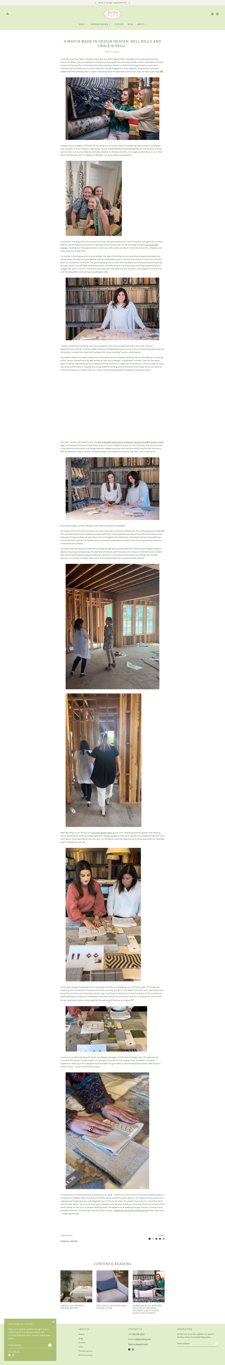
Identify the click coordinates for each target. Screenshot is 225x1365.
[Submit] (50, 1345)
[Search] (7, 14)
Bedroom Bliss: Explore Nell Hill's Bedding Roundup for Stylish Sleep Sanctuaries (147, 1309)
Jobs (81, 1347)
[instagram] (13, 1355)
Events (82, 1342)
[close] (53, 1321)
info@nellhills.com (142, 1339)
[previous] (95, 3)
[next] (129, 3)
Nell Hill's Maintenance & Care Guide (111, 1306)
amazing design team (101, 832)
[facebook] (9, 1355)
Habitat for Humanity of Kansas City (131, 1210)
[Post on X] (153, 1238)
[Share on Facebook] (150, 1238)
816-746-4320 (139, 1334)
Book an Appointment (138, 1344)
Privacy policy (85, 1351)
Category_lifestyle (68, 1241)
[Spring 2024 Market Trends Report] (76, 1286)
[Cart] (217, 14)
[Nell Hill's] (112, 14)
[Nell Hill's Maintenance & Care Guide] (112, 1286)
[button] (164, 1238)
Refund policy (85, 1355)
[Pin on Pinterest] (156, 1238)
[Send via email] (160, 1238)
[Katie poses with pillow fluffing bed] (149, 1286)
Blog (81, 1338)
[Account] (212, 14)
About (82, 1334)
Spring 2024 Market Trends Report (72, 1306)
